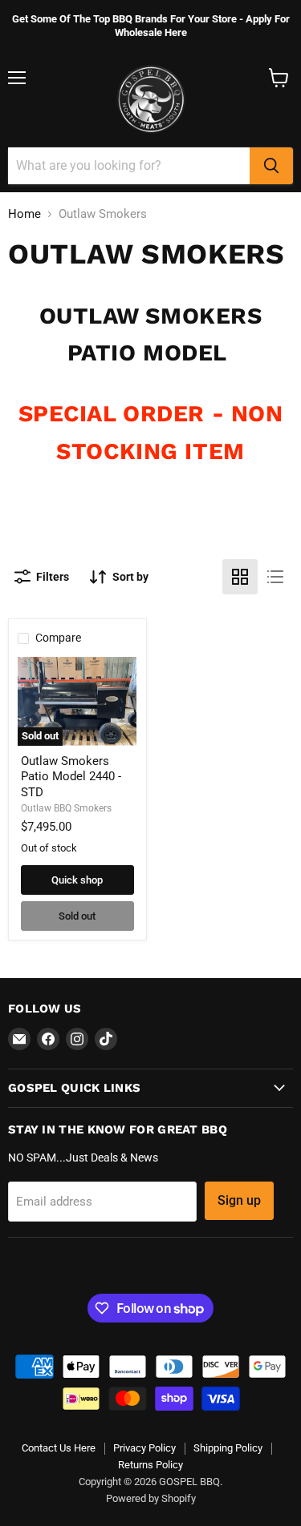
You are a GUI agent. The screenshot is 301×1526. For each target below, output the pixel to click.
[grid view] (240, 576)
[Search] (271, 165)
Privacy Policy (144, 1448)
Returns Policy (150, 1465)
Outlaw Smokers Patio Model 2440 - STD (71, 776)
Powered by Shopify (151, 1498)
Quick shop (77, 880)
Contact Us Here (59, 1448)
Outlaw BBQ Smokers (66, 808)
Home (24, 214)
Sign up (239, 1200)
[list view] (275, 576)
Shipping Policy (227, 1448)
